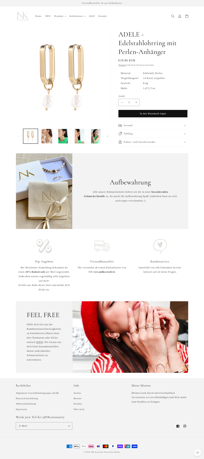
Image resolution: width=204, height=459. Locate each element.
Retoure (78, 398)
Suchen (77, 393)
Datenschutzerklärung (27, 398)
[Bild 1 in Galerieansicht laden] (30, 136)
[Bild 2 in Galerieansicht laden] (46, 136)
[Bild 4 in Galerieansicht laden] (79, 136)
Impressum (21, 409)
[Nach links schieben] (19, 136)
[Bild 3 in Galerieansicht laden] (63, 136)
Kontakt (78, 404)
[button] (60, 16)
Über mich (79, 409)
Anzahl (121, 96)
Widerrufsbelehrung (26, 404)
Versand (122, 65)
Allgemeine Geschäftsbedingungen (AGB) (37, 393)
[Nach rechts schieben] (107, 136)
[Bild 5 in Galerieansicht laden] (96, 136)
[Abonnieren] (68, 426)
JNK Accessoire (97, 452)
